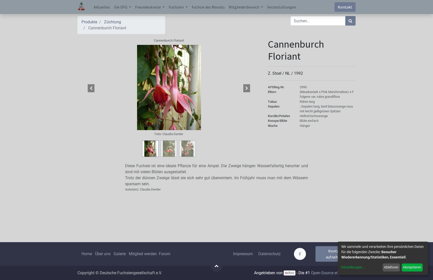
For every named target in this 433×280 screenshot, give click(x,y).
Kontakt (345, 7)
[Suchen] (350, 21)
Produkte (89, 22)
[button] (91, 88)
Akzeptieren (412, 267)
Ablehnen (391, 267)
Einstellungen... (353, 267)
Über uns (103, 253)
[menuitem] (102, 7)
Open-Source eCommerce (333, 272)
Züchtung (112, 22)
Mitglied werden (143, 253)
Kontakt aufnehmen (336, 253)
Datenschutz (269, 253)
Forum (164, 253)
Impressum (243, 253)
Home (86, 253)
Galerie (120, 253)
